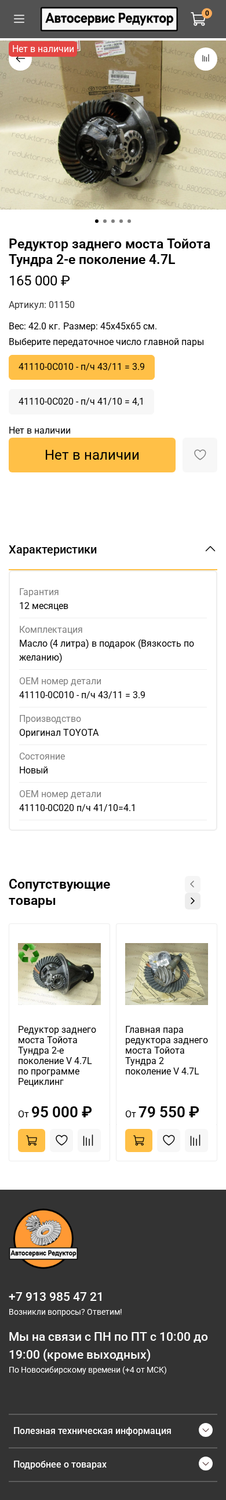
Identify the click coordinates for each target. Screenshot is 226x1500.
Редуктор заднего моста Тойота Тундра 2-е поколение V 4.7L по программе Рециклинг (57, 1055)
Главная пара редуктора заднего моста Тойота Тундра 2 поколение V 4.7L (166, 1050)
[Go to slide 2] (105, 221)
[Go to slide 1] (97, 221)
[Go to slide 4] (121, 221)
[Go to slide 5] (129, 221)
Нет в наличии (92, 455)
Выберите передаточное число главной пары (106, 341)
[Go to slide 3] (113, 221)
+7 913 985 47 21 (56, 1297)
